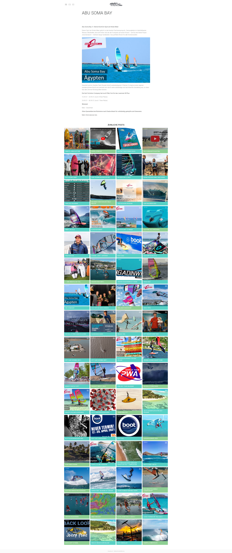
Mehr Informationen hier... (90, 115)
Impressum (110, 551)
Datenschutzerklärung (119, 551)
